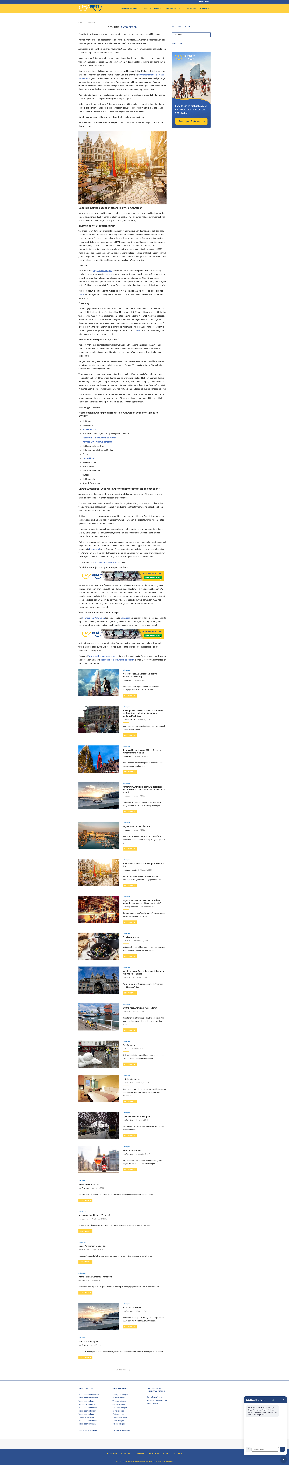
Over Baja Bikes (167, 1461)
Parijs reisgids (118, 1414)
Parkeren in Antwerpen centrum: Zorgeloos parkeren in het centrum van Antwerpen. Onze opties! (144, 790)
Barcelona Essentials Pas (157, 1400)
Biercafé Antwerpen (132, 1150)
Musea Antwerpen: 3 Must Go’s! (92, 1246)
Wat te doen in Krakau (87, 1404)
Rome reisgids (118, 1411)
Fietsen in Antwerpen (88, 1341)
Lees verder (128, 696)
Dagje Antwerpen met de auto (136, 826)
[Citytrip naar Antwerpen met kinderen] (98, 1016)
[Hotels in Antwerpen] (98, 1088)
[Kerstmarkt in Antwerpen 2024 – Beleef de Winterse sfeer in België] (98, 759)
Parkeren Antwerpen (132, 1307)
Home (80, 22)
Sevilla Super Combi (154, 1397)
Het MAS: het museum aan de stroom (99, 438)
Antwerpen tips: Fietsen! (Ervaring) (94, 1215)
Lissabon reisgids (119, 1417)
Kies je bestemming (129, 8)
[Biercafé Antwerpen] (98, 1159)
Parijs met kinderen (86, 1417)
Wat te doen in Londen (87, 1411)
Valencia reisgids (119, 1401)
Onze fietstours (173, 8)
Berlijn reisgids (118, 1421)
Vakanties (202, 8)
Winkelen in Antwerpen (88, 1184)
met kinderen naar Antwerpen (107, 562)
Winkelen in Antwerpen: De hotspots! (95, 1277)
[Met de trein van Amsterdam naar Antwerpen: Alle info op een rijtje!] (98, 980)
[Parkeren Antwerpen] (98, 1316)
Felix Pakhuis (88, 458)
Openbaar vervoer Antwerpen (136, 1116)
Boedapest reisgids (120, 1395)
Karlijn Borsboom (132, 907)
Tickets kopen (190, 8)
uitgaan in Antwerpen (102, 270)
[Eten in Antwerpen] (98, 946)
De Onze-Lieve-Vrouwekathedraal (97, 442)
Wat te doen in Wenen (87, 1424)
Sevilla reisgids (118, 1404)
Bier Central (94, 549)
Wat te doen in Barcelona (88, 1398)
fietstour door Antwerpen (93, 618)
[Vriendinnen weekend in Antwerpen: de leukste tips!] (98, 872)
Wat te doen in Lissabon (88, 1408)
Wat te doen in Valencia (87, 1421)
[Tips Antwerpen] (98, 1054)
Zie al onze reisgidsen (121, 1430)
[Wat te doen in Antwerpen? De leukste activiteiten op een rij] (98, 682)
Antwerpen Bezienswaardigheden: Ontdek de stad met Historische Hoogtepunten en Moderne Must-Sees (143, 713)
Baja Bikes (130, 1083)
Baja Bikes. (125, 618)
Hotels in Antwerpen (132, 1079)
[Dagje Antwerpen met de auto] (98, 835)
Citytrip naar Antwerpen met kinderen (140, 1008)
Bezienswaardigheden (152, 8)
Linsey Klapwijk (131, 870)
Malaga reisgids (118, 1424)
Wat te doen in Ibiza (86, 1414)
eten (139, 330)
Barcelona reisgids (119, 1408)
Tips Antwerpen (130, 1045)
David (128, 796)
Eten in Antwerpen (131, 937)
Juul (127, 1049)
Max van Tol (130, 720)
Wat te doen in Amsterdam (88, 1395)
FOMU (81, 294)
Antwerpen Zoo (89, 429)
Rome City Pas (152, 1403)
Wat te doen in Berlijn (86, 1401)
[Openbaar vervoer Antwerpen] (98, 1125)
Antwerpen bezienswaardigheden (103, 656)
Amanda (129, 680)
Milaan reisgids (118, 1398)
